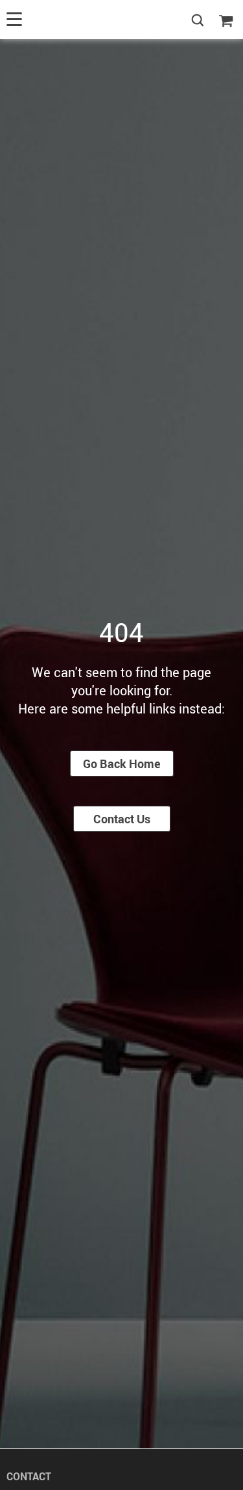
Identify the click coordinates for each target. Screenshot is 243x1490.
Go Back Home (122, 763)
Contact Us (121, 819)
